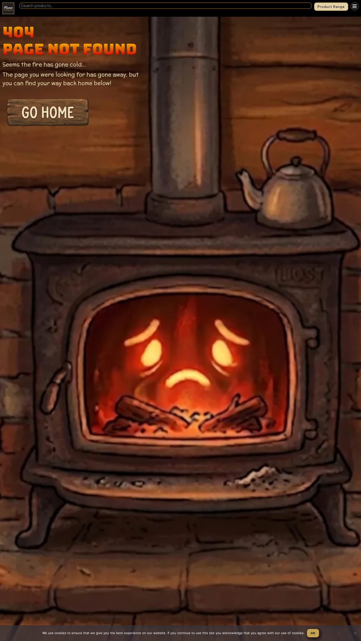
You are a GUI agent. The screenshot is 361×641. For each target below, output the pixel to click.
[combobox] (165, 5)
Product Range (331, 6)
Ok (313, 633)
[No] (354, 633)
